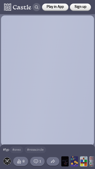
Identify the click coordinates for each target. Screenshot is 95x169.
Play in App (55, 7)
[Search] (36, 7)
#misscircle (35, 149)
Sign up (80, 7)
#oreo (16, 149)
